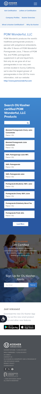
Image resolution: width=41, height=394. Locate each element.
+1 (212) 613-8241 (21, 350)
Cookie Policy (9, 365)
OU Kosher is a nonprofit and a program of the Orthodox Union (20, 360)
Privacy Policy (9, 363)
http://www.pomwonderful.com (18, 81)
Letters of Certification (27, 11)
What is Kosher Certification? (13, 25)
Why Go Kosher (33, 25)
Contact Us (8, 357)
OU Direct (7, 355)
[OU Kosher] (20, 345)
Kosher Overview (28, 18)
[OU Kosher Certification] (11, 3)
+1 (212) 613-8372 (20, 352)
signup (32, 285)
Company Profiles (12, 18)
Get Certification (10, 11)
